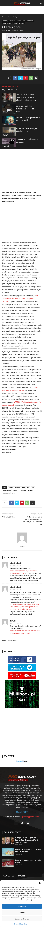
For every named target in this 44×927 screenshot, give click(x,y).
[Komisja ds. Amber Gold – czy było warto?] (8, 863)
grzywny (15, 490)
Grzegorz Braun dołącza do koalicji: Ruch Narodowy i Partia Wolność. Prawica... (26, 840)
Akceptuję (22, 906)
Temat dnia (21, 23)
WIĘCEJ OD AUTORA (9, 90)
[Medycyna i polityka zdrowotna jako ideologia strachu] (8, 109)
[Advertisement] (22, 10)
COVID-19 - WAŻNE (6, 112)
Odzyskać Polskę (8, 517)
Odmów (22, 912)
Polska (15, 23)
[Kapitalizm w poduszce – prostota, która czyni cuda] (8, 852)
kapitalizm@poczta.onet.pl (30, 816)
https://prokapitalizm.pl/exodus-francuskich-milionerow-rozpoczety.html (25, 632)
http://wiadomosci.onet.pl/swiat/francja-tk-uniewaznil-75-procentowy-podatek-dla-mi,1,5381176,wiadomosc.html (24, 606)
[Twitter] (22, 823)
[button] (40, 883)
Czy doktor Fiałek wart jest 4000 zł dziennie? (26, 129)
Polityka (19, 20)
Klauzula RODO (22, 812)
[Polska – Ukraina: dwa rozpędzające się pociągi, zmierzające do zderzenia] (8, 97)
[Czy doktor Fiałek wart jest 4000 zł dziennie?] (8, 131)
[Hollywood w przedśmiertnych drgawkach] (8, 142)
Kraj (24, 20)
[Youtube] (28, 823)
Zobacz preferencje (22, 919)
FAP (23, 487)
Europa (15, 17)
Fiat (28, 487)
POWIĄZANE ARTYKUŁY (10, 87)
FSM (33, 487)
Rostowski (6, 493)
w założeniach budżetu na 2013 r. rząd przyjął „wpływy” (20, 298)
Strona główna (6, 17)
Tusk (13, 493)
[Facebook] (16, 823)
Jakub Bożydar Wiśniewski (7, 145)
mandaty (23, 490)
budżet (11, 487)
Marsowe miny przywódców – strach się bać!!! (27, 119)
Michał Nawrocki (7, 23)
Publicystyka (30, 20)
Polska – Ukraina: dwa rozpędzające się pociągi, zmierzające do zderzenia (25, 97)
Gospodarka (12, 20)
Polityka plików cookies (20, 924)
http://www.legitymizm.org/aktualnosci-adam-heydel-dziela (23, 572)
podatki (30, 490)
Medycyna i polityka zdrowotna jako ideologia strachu (25, 108)
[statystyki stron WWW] (19, 762)
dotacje (17, 487)
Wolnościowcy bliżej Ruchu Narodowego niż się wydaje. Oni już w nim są (32, 520)
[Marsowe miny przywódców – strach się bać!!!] (8, 120)
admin (8, 30)
